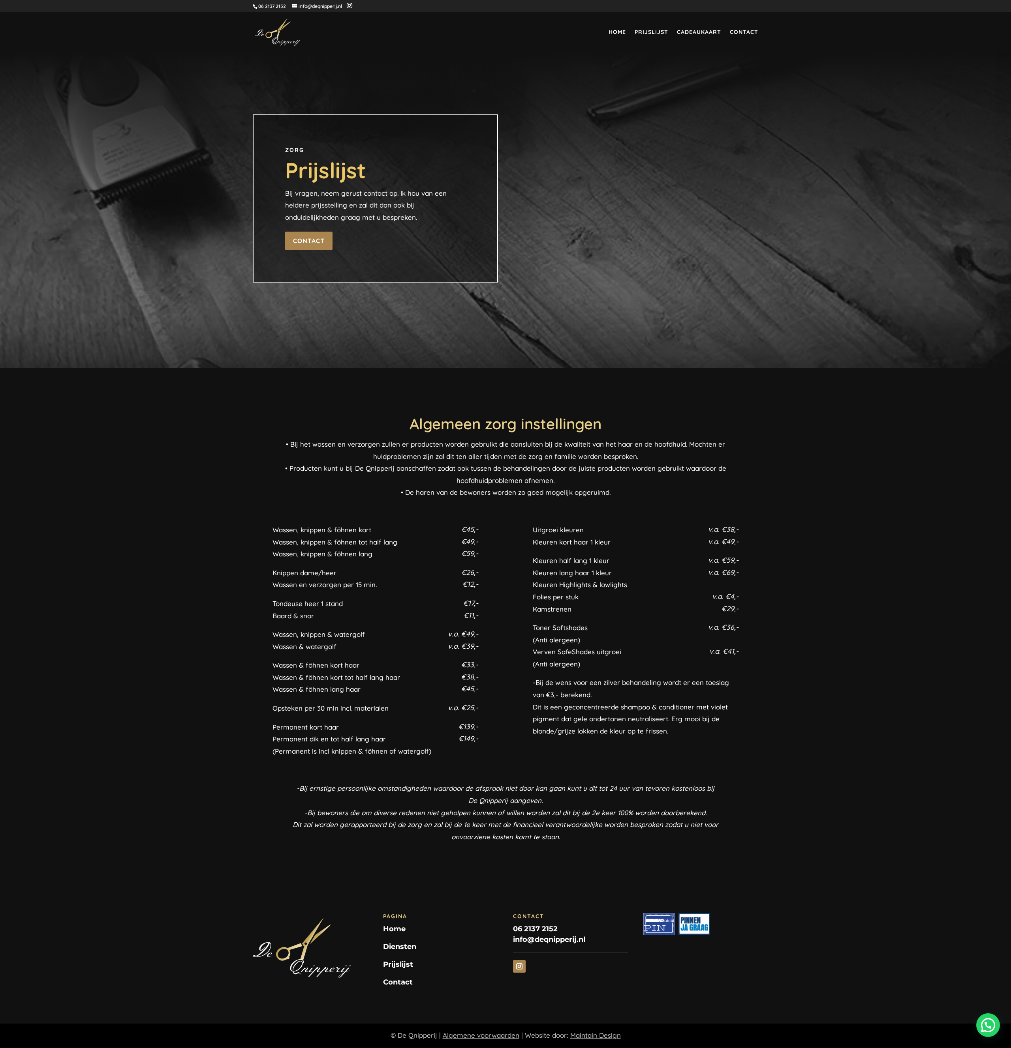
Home (617, 32)
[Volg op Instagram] (519, 966)
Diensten (399, 946)
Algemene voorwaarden (481, 1035)
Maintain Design (595, 1035)
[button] (988, 1025)
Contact (744, 32)
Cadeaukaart (699, 32)
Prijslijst (651, 32)
